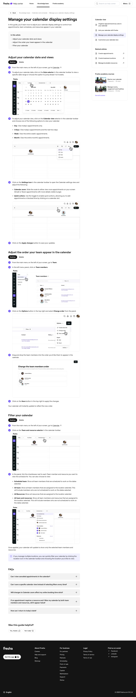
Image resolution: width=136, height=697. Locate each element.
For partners (64, 651)
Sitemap (37, 661)
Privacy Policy (87, 651)
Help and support (40, 654)
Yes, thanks (14, 631)
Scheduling (63, 661)
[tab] (12, 62)
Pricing (62, 654)
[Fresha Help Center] (13, 3)
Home (31, 3)
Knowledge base (43, 3)
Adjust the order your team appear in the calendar (32, 42)
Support (62, 677)
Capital (62, 670)
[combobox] (107, 3)
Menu (125, 3)
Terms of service (88, 654)
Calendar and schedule (39, 13)
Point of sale (64, 664)
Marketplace (64, 674)
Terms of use (87, 658)
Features (63, 658)
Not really (28, 631)
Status (62, 680)
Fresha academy (58, 3)
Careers (37, 651)
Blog (36, 658)
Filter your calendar (20, 45)
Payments (63, 667)
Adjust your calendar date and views (27, 39)
